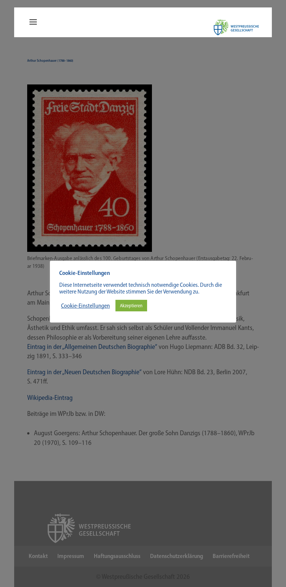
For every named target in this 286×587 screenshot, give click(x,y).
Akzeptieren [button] (131, 305)
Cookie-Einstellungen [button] (85, 305)
